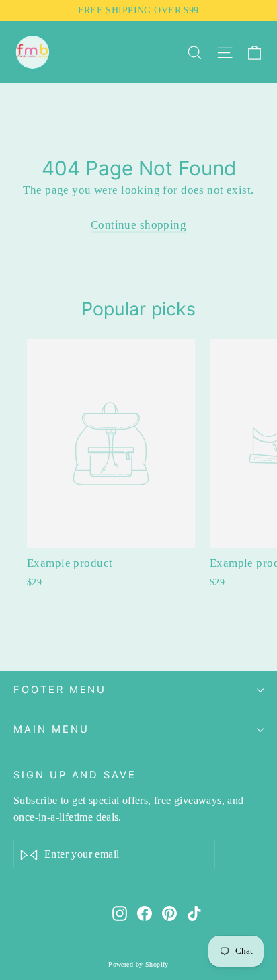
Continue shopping (138, 224)
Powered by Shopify (138, 964)
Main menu (51, 729)
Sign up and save (74, 775)
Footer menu (59, 690)
